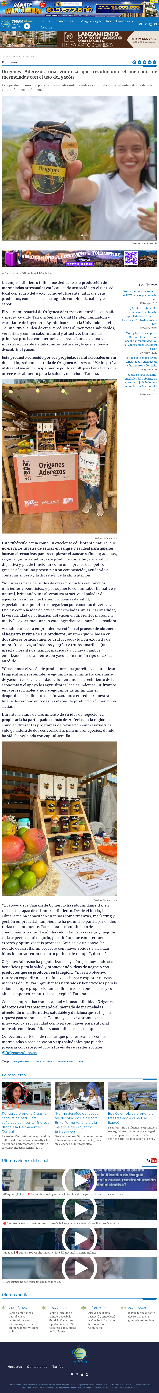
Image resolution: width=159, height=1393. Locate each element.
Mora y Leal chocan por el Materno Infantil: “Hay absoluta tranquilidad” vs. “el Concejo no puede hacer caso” (140, 341)
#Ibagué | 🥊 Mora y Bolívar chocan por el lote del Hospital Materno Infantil (49, 1252)
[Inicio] (5, 24)
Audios (46, 27)
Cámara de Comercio (44, 1061)
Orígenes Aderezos (22, 1061)
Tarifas (57, 1367)
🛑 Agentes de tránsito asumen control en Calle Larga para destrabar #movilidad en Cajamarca (61, 1223)
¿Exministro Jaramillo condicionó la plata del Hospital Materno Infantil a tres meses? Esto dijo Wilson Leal (139, 316)
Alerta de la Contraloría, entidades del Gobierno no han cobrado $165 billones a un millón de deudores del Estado (140, 383)
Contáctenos (37, 1367)
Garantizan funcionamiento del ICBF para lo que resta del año (139, 295)
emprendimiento (65, 1061)
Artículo (30, 56)
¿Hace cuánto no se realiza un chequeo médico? (32, 1282)
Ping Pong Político (96, 21)
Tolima (79, 1061)
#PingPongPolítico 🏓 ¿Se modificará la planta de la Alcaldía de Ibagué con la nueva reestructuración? (65, 1194)
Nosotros (14, 1367)
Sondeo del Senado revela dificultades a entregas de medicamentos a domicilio (141, 362)
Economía (17, 56)
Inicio (45, 21)
